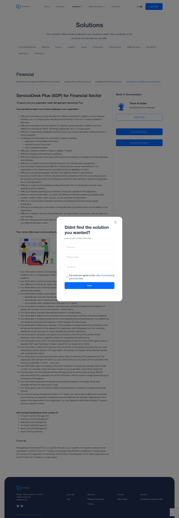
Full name (71, 247)
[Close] (115, 222)
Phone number (73, 257)
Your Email (71, 267)
